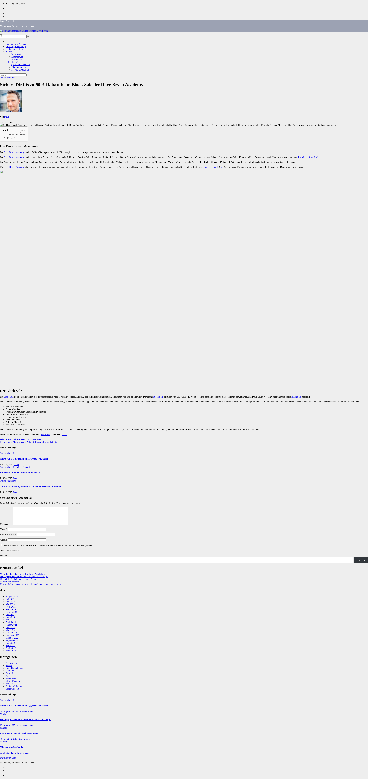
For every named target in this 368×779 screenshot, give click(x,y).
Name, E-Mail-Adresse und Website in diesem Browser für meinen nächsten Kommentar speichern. (48, 545)
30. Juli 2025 (6, 739)
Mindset (9, 683)
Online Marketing (8, 77)
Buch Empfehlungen (15, 668)
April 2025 (11, 607)
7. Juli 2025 (5, 753)
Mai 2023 (10, 630)
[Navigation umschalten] (1, 34)
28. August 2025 (8, 711)
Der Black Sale (10, 138)
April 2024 (11, 622)
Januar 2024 (11, 625)
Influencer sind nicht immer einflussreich (20, 472)
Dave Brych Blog (8, 21)
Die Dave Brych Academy (14, 134)
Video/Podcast (23, 467)
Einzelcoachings (305, 157)
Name (3, 529)
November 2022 (13, 635)
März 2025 (11, 609)
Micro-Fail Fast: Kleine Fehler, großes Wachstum (24, 458)
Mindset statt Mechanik (10, 581)
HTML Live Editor (20, 69)
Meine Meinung (13, 681)
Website (3, 540)
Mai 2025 (10, 604)
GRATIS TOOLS (14, 62)
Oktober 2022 (12, 638)
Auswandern (11, 663)
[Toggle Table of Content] (21, 130)
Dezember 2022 (13, 632)
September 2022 (13, 640)
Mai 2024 (10, 619)
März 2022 (11, 650)
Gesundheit (11, 673)
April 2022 (11, 648)
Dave (6, 117)
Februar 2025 (12, 612)
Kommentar (6, 524)
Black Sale (9, 397)
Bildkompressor (19, 67)
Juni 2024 (10, 617)
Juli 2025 (10, 599)
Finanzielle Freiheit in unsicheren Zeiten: (18, 579)
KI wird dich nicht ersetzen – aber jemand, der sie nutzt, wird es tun (30, 584)
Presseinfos (17, 59)
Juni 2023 (10, 627)
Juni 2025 (10, 601)
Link (316, 157)
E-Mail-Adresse (8, 534)
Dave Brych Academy (14, 152)
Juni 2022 (10, 643)
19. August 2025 (8, 725)
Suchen (3, 555)
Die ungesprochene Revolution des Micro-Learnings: (24, 576)
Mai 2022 (10, 645)
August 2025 (12, 596)
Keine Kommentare (24, 711)
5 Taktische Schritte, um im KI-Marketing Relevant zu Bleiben (30, 486)
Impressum (16, 54)
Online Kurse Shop (14, 49)
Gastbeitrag (11, 670)
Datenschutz (17, 57)
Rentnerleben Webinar (16, 44)
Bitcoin (9, 665)
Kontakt (9, 51)
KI (7, 676)
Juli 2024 (10, 614)
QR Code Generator (21, 64)
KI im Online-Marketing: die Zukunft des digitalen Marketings (28, 442)
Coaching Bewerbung (16, 46)
